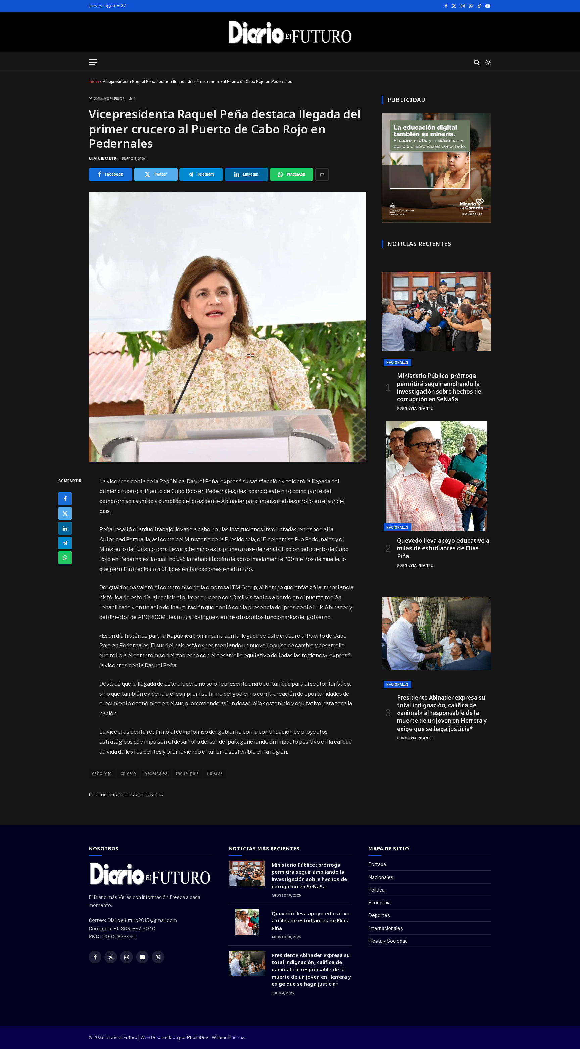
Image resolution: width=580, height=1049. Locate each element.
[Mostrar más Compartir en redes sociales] (322, 174)
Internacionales (385, 928)
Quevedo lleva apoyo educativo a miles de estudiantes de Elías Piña (443, 548)
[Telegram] (65, 542)
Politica (376, 890)
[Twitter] (65, 513)
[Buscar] (477, 62)
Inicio (94, 81)
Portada (377, 864)
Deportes (379, 915)
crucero (128, 773)
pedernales (155, 773)
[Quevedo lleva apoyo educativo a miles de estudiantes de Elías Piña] (436, 476)
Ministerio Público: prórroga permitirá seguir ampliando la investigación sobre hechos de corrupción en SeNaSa (439, 387)
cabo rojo (102, 773)
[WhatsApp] (65, 557)
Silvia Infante (102, 159)
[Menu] (93, 62)
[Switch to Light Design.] (487, 62)
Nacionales (397, 362)
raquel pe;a (187, 773)
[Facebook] (65, 498)
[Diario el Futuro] (290, 32)
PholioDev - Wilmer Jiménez (215, 1037)
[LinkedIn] (65, 527)
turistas (215, 773)
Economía (379, 902)
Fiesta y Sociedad (388, 941)
